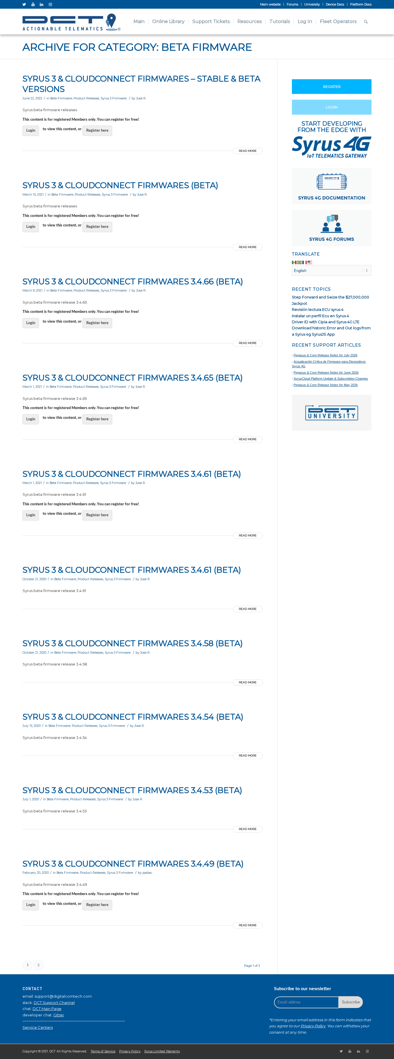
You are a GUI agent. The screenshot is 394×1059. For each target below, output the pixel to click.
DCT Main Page (47, 1008)
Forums (292, 4)
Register (332, 86)
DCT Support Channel (54, 1002)
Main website (270, 4)
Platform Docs (361, 4)
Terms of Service (103, 1051)
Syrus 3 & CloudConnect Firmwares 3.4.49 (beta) (133, 864)
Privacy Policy (313, 1026)
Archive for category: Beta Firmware (137, 47)
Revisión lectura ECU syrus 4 (318, 309)
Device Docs (335, 4)
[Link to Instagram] (50, 4)
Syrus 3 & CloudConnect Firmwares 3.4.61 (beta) (131, 474)
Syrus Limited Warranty (162, 1051)
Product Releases (86, 98)
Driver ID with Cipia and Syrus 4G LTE (325, 321)
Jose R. (141, 98)
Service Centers (37, 1027)
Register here (97, 131)
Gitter (58, 1015)
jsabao (147, 873)
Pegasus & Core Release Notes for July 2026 (325, 355)
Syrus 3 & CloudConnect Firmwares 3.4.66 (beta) (132, 281)
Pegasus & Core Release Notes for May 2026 (326, 385)
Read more (248, 150)
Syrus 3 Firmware (114, 98)
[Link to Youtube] (33, 4)
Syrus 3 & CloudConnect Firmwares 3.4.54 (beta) (132, 717)
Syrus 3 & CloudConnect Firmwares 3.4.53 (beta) (132, 790)
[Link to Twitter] (24, 4)
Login (30, 131)
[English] (310, 262)
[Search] (366, 21)
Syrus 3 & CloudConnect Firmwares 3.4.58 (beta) (132, 643)
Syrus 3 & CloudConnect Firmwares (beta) (120, 185)
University (312, 4)
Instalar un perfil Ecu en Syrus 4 (320, 315)
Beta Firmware (61, 98)
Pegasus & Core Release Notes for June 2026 (326, 372)
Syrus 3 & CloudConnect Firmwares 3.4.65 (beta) (132, 378)
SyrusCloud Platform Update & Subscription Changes (331, 378)
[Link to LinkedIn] (41, 4)
